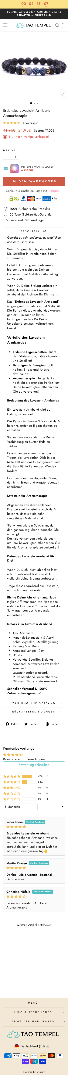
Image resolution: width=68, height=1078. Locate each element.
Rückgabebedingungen (34, 711)
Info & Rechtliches (33, 1012)
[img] (34, 827)
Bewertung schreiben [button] (34, 764)
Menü (33, 1003)
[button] (12, 123)
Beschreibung (34, 231)
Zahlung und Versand (34, 703)
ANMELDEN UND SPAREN (33, 1021)
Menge (9, 150)
